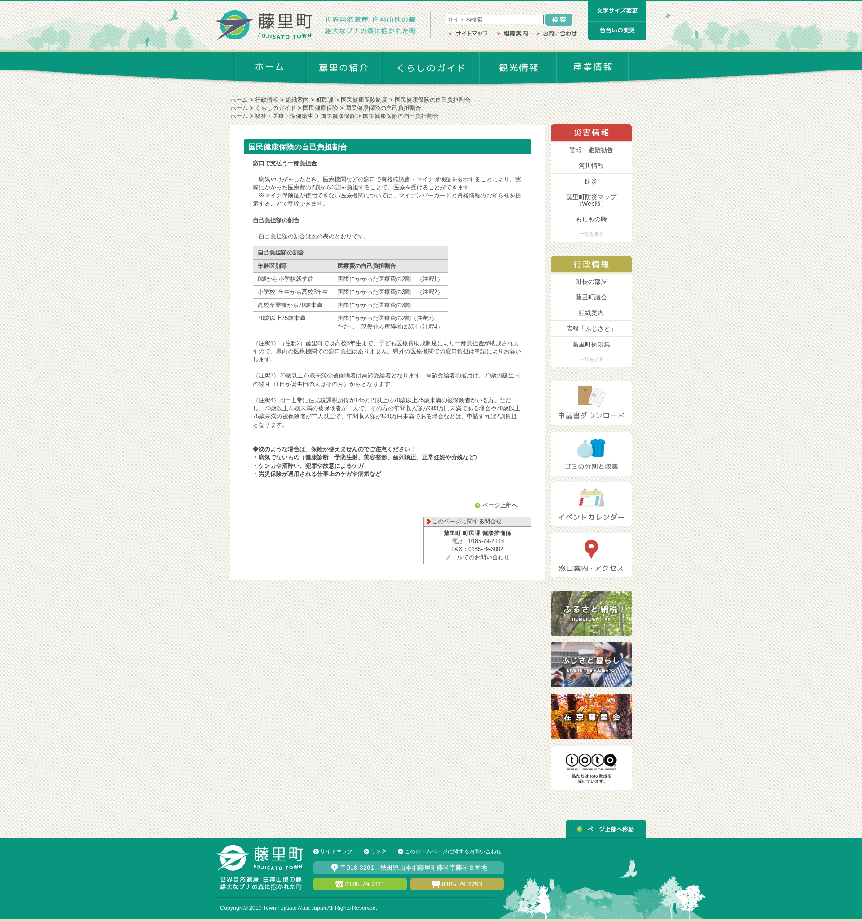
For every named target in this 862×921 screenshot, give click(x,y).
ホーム (239, 99)
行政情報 (266, 99)
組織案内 (297, 99)
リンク (378, 851)
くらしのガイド (275, 108)
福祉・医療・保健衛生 (284, 116)
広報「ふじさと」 (591, 328)
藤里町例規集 (591, 344)
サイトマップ (336, 851)
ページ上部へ (500, 505)
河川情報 (591, 165)
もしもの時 (591, 219)
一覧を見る (591, 234)
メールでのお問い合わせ (477, 557)
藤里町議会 (591, 297)
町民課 (325, 99)
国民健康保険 (320, 108)
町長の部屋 (591, 281)
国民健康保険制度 (364, 99)
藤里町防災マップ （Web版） (591, 200)
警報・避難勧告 (591, 150)
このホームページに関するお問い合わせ (453, 851)
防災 (591, 181)
